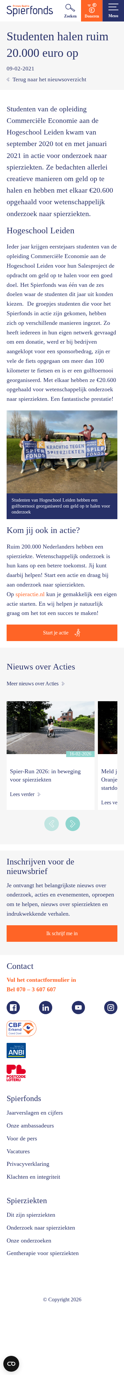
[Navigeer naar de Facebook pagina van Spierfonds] (13, 1007)
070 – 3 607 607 (36, 989)
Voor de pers (22, 1138)
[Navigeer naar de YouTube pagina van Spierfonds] (78, 1007)
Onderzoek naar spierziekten (41, 1227)
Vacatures (18, 1151)
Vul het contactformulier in (41, 979)
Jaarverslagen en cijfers (35, 1112)
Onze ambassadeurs (30, 1125)
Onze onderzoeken (29, 1240)
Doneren (92, 16)
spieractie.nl (30, 594)
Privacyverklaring (28, 1164)
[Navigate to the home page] (30, 10)
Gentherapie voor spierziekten (43, 1253)
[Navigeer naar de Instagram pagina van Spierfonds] (110, 1007)
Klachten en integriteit (33, 1176)
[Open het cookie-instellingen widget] (11, 1364)
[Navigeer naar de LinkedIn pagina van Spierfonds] (45, 1007)
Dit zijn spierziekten (31, 1214)
